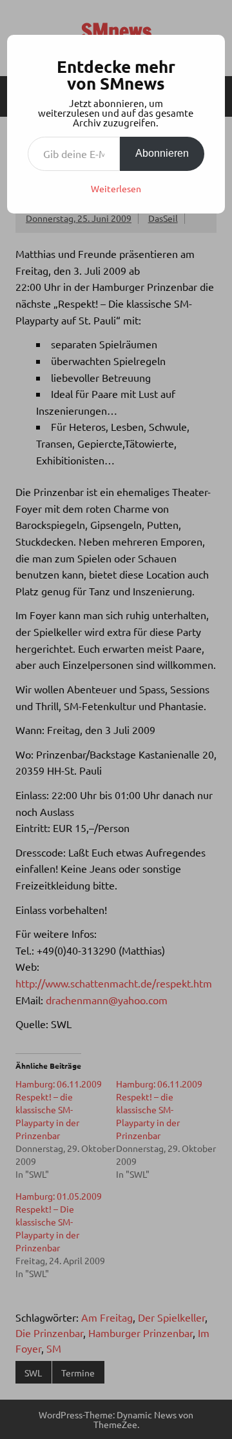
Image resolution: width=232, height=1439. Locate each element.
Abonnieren (162, 153)
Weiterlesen (116, 188)
